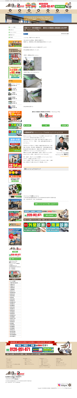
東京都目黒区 (12, 324)
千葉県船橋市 (12, 289)
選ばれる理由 (29, 12)
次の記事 (64, 125)
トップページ (9, 358)
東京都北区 (12, 297)
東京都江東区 (12, 320)
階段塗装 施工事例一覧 (14, 107)
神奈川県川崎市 (12, 331)
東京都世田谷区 (12, 292)
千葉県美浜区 (12, 287)
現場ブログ (26, 33)
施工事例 (48, 12)
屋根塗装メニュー (43, 358)
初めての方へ (10, 12)
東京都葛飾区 (12, 328)
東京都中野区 (12, 295)
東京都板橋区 (12, 316)
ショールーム (67, 12)
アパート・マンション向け (45, 367)
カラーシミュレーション (61, 365)
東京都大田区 (12, 307)
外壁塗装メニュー (27, 358)
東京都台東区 (12, 299)
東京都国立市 (12, 303)
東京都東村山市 (12, 315)
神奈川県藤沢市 (12, 336)
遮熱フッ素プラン (44, 362)
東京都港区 (12, 323)
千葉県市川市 (12, 284)
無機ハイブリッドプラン (45, 364)
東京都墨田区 (12, 305)
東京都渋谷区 (12, 321)
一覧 (46, 125)
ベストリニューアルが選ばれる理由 (13, 364)
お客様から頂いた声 (60, 362)
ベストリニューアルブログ (61, 364)
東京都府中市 (12, 308)
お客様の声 (57, 12)
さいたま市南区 (12, 281)
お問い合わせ (9, 367)
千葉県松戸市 (12, 286)
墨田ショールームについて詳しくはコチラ (45, 204)
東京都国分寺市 (12, 302)
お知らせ (12, 29)
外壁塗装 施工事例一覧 (14, 93)
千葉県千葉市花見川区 (14, 282)
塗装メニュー (38, 12)
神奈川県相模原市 (13, 334)
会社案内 (19, 12)
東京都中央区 (12, 294)
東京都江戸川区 (12, 318)
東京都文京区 (12, 310)
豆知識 (11, 37)
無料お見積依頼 (60, 6)
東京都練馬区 (12, 326)
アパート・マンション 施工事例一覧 (16, 85)
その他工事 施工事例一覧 (14, 89)
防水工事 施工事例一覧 (14, 102)
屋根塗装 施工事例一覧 (14, 98)
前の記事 (28, 125)
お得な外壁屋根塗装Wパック (45, 365)
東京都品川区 (12, 300)
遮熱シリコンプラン (28, 362)
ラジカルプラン (27, 361)
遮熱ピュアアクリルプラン (29, 364)
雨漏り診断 (59, 358)
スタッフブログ (13, 32)
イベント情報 (12, 27)
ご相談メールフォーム (15, 258)
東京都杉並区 (12, 313)
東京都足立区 (12, 329)
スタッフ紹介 (9, 365)
